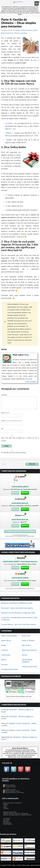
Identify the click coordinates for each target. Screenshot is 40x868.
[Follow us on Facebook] (6, 771)
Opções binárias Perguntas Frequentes (15, 813)
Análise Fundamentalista (9, 636)
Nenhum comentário (21, 33)
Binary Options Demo (12, 791)
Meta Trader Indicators (29, 650)
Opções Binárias (10, 787)
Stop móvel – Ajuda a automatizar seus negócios (17, 608)
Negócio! (25, 493)
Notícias (24, 655)
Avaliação (15, 493)
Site (2, 428)
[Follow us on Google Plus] (21, 771)
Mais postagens (31, 381)
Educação (4, 664)
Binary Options (10, 785)
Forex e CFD (26, 636)
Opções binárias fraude (29, 666)
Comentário (4, 395)
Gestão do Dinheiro (26, 30)
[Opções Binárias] (18, 1)
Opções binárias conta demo (14, 792)
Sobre (5, 807)
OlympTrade (7, 822)
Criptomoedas (5, 655)
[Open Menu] (36, 3)
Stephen (6, 804)
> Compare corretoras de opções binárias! (20, 531)
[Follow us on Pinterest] (28, 771)
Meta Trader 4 (26, 645)
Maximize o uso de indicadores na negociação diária (18, 613)
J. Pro (5, 806)
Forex (35, 60)
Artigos (17, 30)
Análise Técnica (6, 640)
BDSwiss (9, 133)
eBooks (3, 660)
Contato (5, 808)
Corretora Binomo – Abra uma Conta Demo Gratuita (18, 624)
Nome (5, 412)
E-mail (11, 420)
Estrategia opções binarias (9, 669)
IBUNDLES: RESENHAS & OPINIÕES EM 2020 (16, 603)
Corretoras (4, 650)
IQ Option (9, 123)
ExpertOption (7, 824)
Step (5, 30)
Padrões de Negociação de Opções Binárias (17, 815)
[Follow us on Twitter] (14, 771)
